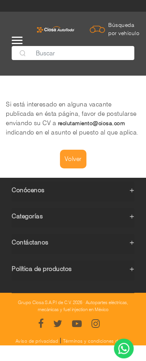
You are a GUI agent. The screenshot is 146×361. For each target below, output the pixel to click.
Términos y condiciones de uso (97, 341)
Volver (73, 159)
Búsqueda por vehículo (123, 29)
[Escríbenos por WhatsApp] (123, 349)
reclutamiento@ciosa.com (91, 123)
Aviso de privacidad (37, 341)
